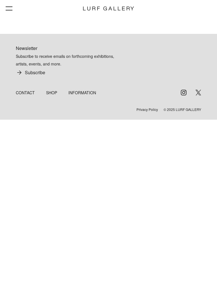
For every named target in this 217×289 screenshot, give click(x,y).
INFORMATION (82, 92)
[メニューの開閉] (9, 8)
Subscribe (35, 72)
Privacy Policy (147, 109)
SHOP (51, 92)
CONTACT (25, 92)
